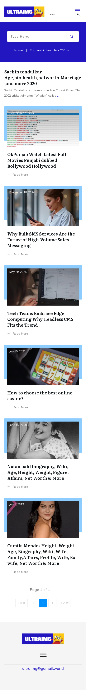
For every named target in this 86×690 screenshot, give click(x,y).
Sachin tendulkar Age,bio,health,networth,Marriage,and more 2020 (42, 77)
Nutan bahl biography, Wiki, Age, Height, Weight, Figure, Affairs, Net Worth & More (43, 456)
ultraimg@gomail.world (43, 668)
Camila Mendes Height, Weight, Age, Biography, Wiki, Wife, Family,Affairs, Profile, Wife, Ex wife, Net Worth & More (43, 539)
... (58, 95)
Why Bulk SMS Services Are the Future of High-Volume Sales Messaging (43, 224)
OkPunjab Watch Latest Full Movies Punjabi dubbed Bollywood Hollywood (43, 144)
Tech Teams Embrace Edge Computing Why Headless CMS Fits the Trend (43, 303)
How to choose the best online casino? (43, 380)
